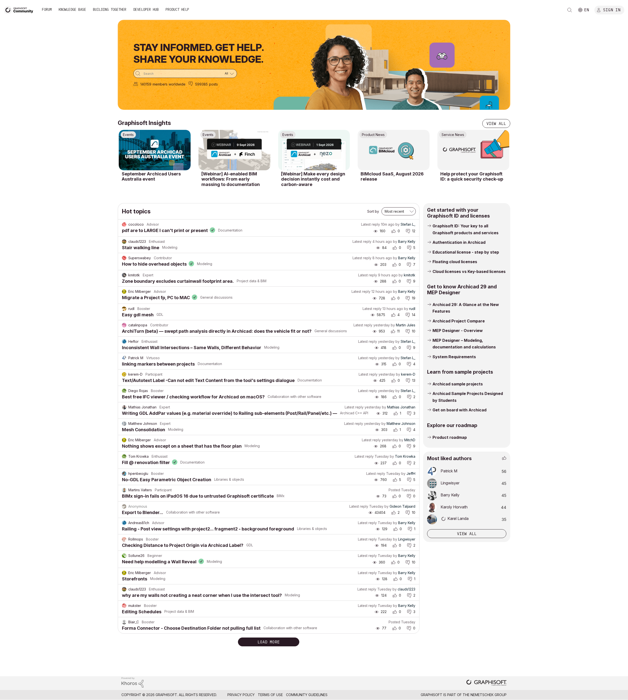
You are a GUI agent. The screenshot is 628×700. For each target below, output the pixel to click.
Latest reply (370, 224)
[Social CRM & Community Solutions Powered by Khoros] (132, 682)
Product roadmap (449, 437)
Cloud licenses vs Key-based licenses (469, 271)
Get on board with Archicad (459, 409)
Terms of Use (270, 695)
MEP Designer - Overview (457, 330)
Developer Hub (146, 9)
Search (569, 10)
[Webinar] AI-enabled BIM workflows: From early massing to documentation (230, 179)
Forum (47, 9)
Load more (269, 641)
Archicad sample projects (457, 383)
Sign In (611, 9)
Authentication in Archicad (458, 242)
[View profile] (124, 224)
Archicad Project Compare (458, 321)
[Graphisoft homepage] (486, 683)
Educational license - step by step (465, 252)
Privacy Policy (241, 695)
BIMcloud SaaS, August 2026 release (392, 176)
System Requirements (454, 356)
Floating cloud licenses (454, 261)
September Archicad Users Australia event (151, 176)
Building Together (109, 9)
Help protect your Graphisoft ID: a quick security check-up (471, 176)
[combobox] (185, 73)
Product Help (177, 9)
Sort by (373, 211)
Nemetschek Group (489, 695)
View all (496, 123)
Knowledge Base (72, 9)
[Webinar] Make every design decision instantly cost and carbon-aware (313, 179)
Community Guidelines (306, 695)
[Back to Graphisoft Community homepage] (20, 9)
